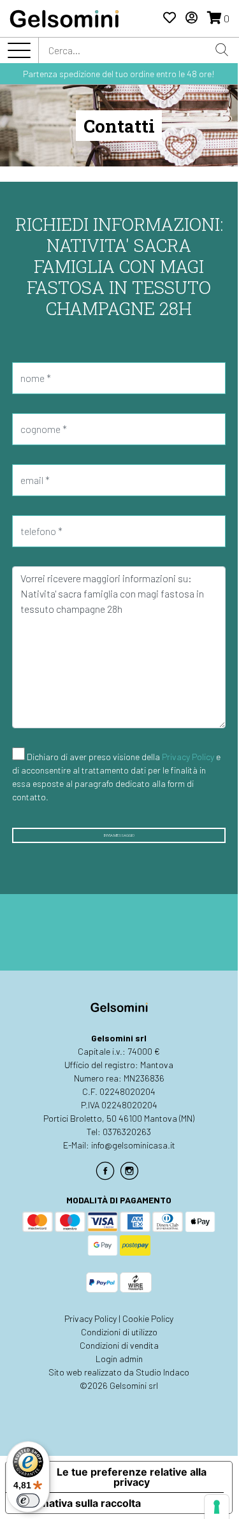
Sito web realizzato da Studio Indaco (118, 1372)
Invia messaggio (119, 835)
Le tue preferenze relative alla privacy (131, 1476)
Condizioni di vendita (119, 1345)
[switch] (28, 1500)
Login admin (119, 1358)
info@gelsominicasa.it (133, 1145)
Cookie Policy (147, 1318)
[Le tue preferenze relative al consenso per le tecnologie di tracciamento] (217, 1507)
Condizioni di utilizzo (119, 1331)
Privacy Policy (188, 756)
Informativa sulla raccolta (78, 1503)
